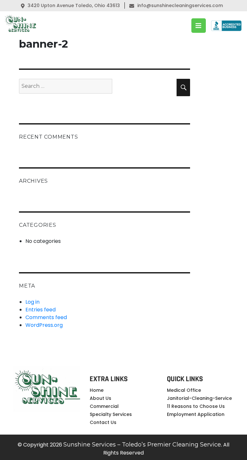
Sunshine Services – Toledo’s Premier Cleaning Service (142, 444)
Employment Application (195, 414)
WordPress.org (44, 325)
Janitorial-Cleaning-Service (199, 398)
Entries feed (40, 309)
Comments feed (46, 317)
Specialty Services (111, 414)
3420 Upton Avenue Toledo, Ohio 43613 (73, 5)
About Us (100, 398)
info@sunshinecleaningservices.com (180, 5)
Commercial (104, 406)
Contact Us (103, 422)
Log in (32, 302)
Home (97, 390)
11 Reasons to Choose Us (196, 406)
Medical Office (184, 390)
